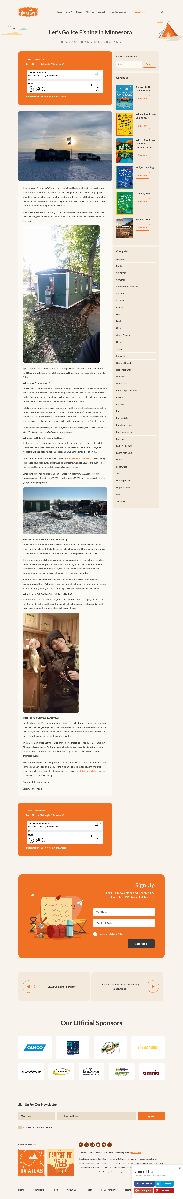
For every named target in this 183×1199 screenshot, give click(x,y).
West (118, 494)
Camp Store (140, 12)
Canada (120, 293)
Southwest (121, 466)
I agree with (110, 934)
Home (59, 12)
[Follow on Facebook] (81, 1144)
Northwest (121, 383)
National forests (124, 362)
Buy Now (142, 98)
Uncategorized (123, 480)
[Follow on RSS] (104, 1144)
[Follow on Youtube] (98, 1144)
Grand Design (123, 335)
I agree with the (37, 1127)
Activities (120, 258)
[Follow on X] (86, 1144)
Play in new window (45, 96)
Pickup (119, 397)
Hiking (119, 342)
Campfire (120, 279)
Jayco (119, 349)
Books (119, 265)
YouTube (120, 501)
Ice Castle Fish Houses (78, 458)
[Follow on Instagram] (92, 1144)
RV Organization (124, 432)
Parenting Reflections (126, 390)
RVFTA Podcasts (124, 445)
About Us (90, 12)
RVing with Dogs (124, 452)
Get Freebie (141, 943)
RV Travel (121, 438)
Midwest (88, 42)
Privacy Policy (116, 934)
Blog (68, 12)
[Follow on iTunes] (109, 1144)
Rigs (118, 411)
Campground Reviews (127, 286)
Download (61, 96)
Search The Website (127, 56)
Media (79, 12)
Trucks (119, 473)
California (121, 272)
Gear (118, 328)
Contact (101, 12)
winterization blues (88, 771)
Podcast (120, 404)
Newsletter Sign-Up (117, 12)
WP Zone (136, 1152)
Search (149, 64)
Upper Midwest (114, 42)
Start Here (38, 1190)
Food (118, 314)
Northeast (121, 376)
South (119, 459)
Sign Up (151, 1116)
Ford (118, 321)
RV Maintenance (124, 425)
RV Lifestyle (99, 42)
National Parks (123, 369)
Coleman (120, 300)
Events (119, 307)
